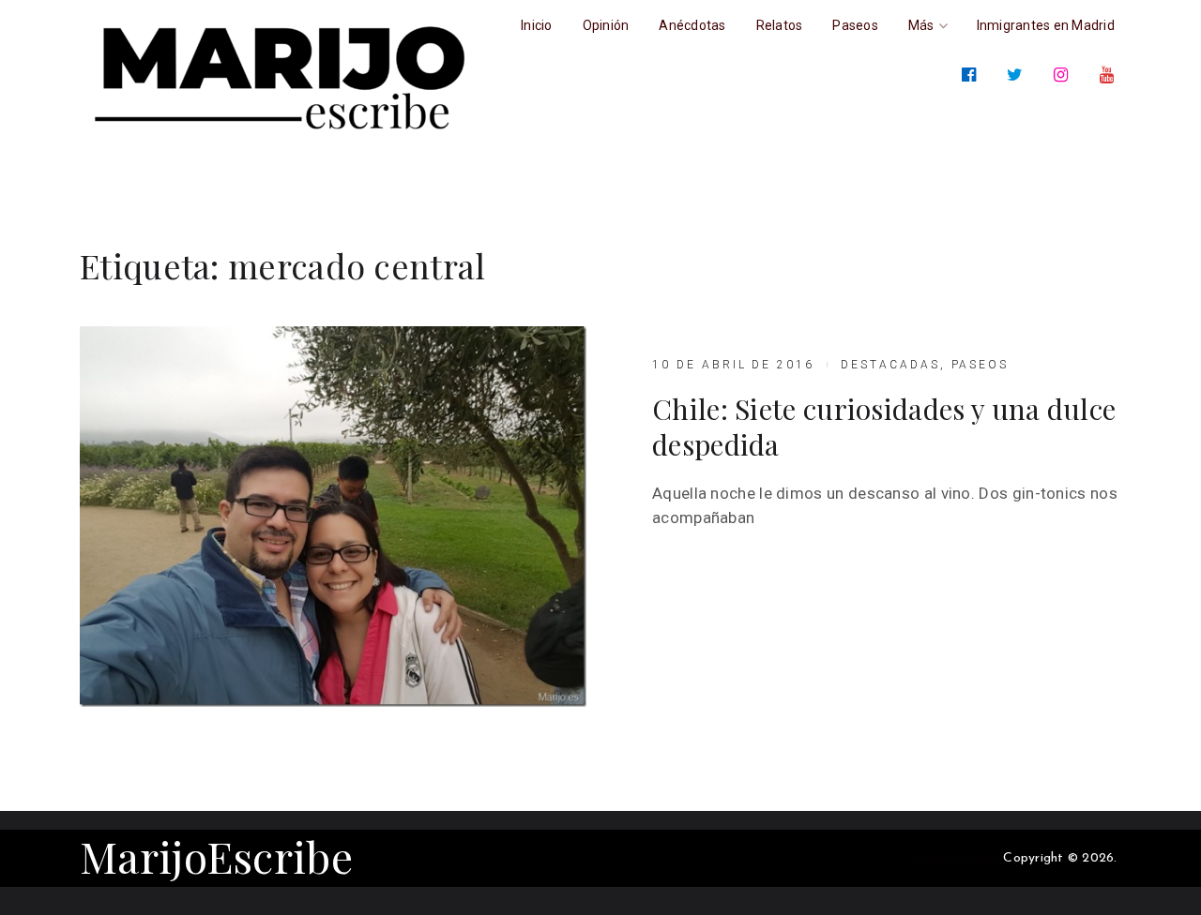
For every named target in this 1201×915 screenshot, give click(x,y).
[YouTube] (1110, 75)
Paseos (980, 364)
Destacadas (890, 364)
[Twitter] (1018, 75)
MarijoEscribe (216, 856)
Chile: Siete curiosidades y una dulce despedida (884, 427)
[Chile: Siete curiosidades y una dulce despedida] (333, 516)
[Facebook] (972, 75)
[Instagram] (1064, 75)
